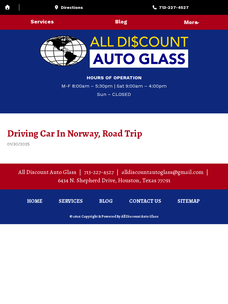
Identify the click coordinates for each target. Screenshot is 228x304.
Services (42, 21)
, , (114, 180)
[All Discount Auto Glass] (114, 52)
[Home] (11, 7)
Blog (121, 21)
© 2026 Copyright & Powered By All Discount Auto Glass (114, 216)
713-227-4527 (99, 172)
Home (34, 201)
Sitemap (189, 201)
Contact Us (145, 201)
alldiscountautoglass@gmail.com (162, 172)
